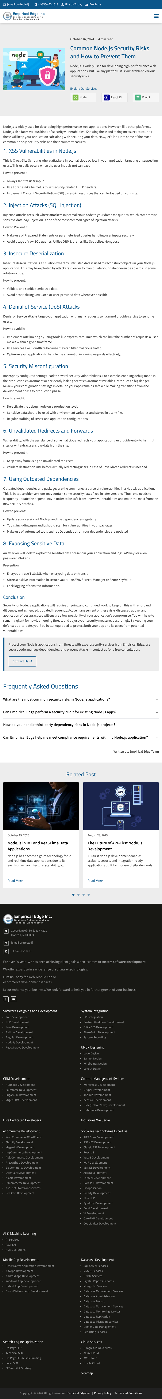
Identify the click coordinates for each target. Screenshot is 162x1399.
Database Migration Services (101, 1322)
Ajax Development (95, 1173)
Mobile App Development (21, 1259)
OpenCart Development (21, 1173)
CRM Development (16, 1078)
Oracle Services (93, 1276)
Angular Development (20, 1037)
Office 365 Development (98, 1027)
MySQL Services (93, 1271)
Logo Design (91, 1053)
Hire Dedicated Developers (22, 1120)
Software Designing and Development (30, 1010)
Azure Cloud (91, 1353)
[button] (73, 895)
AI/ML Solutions (16, 1250)
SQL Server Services (96, 1266)
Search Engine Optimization (23, 1341)
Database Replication (97, 1317)
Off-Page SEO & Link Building (23, 1358)
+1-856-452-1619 (47, 4)
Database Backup (94, 1301)
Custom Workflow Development (104, 1022)
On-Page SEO (14, 1348)
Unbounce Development (99, 1110)
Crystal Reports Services (99, 1281)
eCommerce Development (21, 1131)
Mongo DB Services (95, 1286)
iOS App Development (19, 1271)
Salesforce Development (21, 1090)
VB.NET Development (97, 1168)
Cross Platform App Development (27, 1291)
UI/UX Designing (92, 1047)
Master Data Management (100, 1327)
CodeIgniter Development (100, 1224)
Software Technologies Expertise (104, 1131)
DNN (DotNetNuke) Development (104, 1105)
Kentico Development (97, 1100)
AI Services (12, 1240)
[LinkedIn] (13, 999)
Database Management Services (103, 1291)
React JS (89, 1152)
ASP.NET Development (98, 1142)
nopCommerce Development (24, 1152)
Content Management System (102, 1078)
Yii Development (94, 1213)
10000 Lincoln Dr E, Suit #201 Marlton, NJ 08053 (29, 933)
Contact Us (24, 661)
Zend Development (96, 1208)
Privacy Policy (102, 1393)
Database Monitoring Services (102, 1312)
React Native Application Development (30, 1266)
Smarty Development (97, 1193)
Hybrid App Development (22, 1286)
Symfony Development (98, 1203)
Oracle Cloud (92, 1363)
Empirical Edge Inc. (79, 1393)
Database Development (97, 1259)
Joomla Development (97, 1095)
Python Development (19, 1032)
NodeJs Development (19, 1042)
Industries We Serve (95, 1120)
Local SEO (12, 1363)
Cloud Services (91, 1341)
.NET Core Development (99, 1137)
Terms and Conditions (128, 1393)
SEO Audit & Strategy (19, 1368)
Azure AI (11, 1245)
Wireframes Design (95, 1064)
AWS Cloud (90, 1358)
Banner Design (93, 1059)
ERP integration (93, 1017)
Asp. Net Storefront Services (23, 1188)
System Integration (95, 1010)
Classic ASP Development (99, 1147)
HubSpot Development (20, 1085)
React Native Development (22, 1048)
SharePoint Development (99, 1032)
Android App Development (22, 1276)
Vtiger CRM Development (21, 1100)
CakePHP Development (98, 1218)
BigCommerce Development (23, 1168)
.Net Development (17, 1017)
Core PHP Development (98, 1183)
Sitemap (87, 1373)
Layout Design (92, 1069)
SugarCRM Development (21, 1095)
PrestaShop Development (22, 1163)
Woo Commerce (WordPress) (24, 1137)
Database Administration (99, 1296)
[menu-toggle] (156, 16)
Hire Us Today (73, 4)
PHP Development (17, 1022)
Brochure (95, 4)
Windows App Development (23, 1281)
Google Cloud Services (98, 1348)
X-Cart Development (18, 1178)
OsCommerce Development (23, 1183)
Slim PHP (89, 1198)
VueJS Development (96, 1158)
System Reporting (95, 1037)
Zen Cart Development (20, 1193)
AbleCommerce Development (24, 1158)
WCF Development (95, 1163)
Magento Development (20, 1147)
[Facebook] (6, 999)
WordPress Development (99, 1085)
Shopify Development (19, 1142)
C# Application (93, 1188)
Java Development (18, 1027)
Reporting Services (95, 1332)
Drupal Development (97, 1090)
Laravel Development (97, 1178)
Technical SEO (14, 1353)
